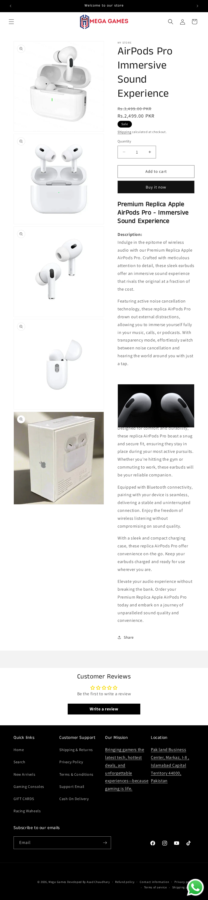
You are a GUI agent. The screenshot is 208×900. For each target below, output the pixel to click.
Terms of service (155, 887)
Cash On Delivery (74, 798)
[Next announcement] (197, 6)
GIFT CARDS (24, 798)
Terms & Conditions (76, 774)
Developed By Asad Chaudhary (88, 882)
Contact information (154, 882)
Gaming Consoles (29, 786)
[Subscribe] (105, 842)
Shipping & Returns (76, 749)
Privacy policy (184, 882)
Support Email (71, 786)
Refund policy (124, 882)
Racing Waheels (27, 810)
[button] (11, 22)
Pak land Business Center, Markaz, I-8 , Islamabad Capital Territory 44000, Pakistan (170, 765)
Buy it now (156, 187)
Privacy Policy (71, 761)
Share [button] (129, 637)
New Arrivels (24, 774)
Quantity (124, 141)
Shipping (124, 132)
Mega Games (57, 882)
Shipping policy (183, 887)
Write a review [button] (104, 709)
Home (19, 749)
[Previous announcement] (11, 6)
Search (19, 761)
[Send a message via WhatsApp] (195, 887)
